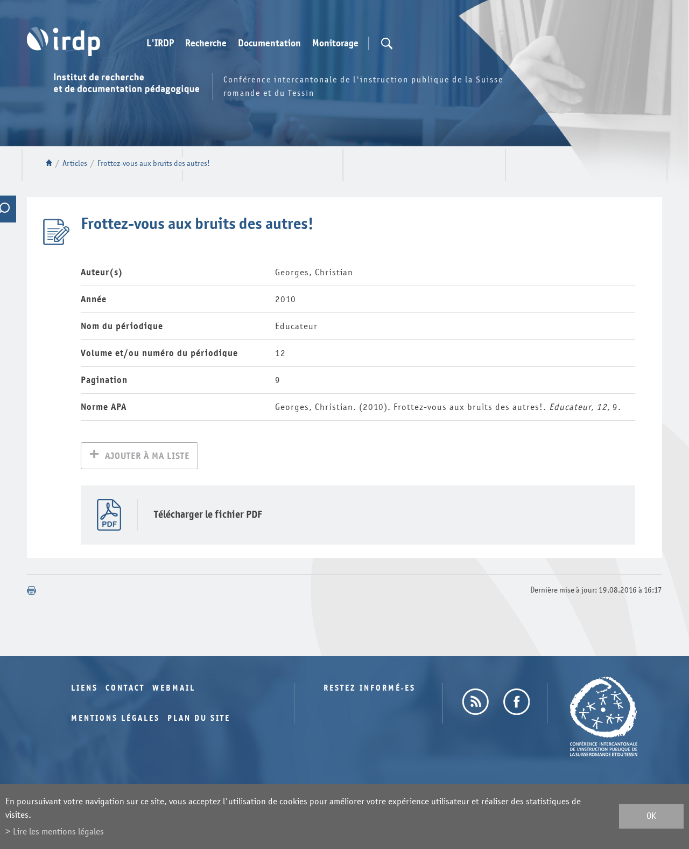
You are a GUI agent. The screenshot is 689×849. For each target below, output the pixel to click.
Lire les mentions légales (58, 831)
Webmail (173, 688)
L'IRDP (160, 43)
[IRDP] (63, 41)
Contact (125, 688)
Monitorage (335, 43)
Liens (84, 688)
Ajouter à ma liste (147, 456)
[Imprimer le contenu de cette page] (32, 590)
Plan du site (198, 718)
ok (651, 816)
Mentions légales (115, 718)
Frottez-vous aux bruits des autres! (153, 163)
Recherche (206, 43)
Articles (74, 163)
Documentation (269, 43)
